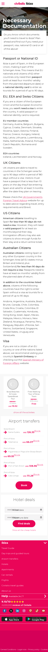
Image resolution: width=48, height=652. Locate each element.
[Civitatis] (24, 640)
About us (6, 591)
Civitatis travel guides (13, 585)
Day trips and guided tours (15, 553)
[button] (3, 3)
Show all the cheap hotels (24, 530)
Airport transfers (24, 421)
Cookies (44, 649)
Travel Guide (8, 548)
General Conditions (8, 649)
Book (37, 431)
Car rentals (7, 575)
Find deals (24, 523)
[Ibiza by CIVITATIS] (20, 4)
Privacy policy (33, 649)
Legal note (21, 649)
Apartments (8, 569)
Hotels (5, 564)
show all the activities (24, 412)
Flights (5, 580)
